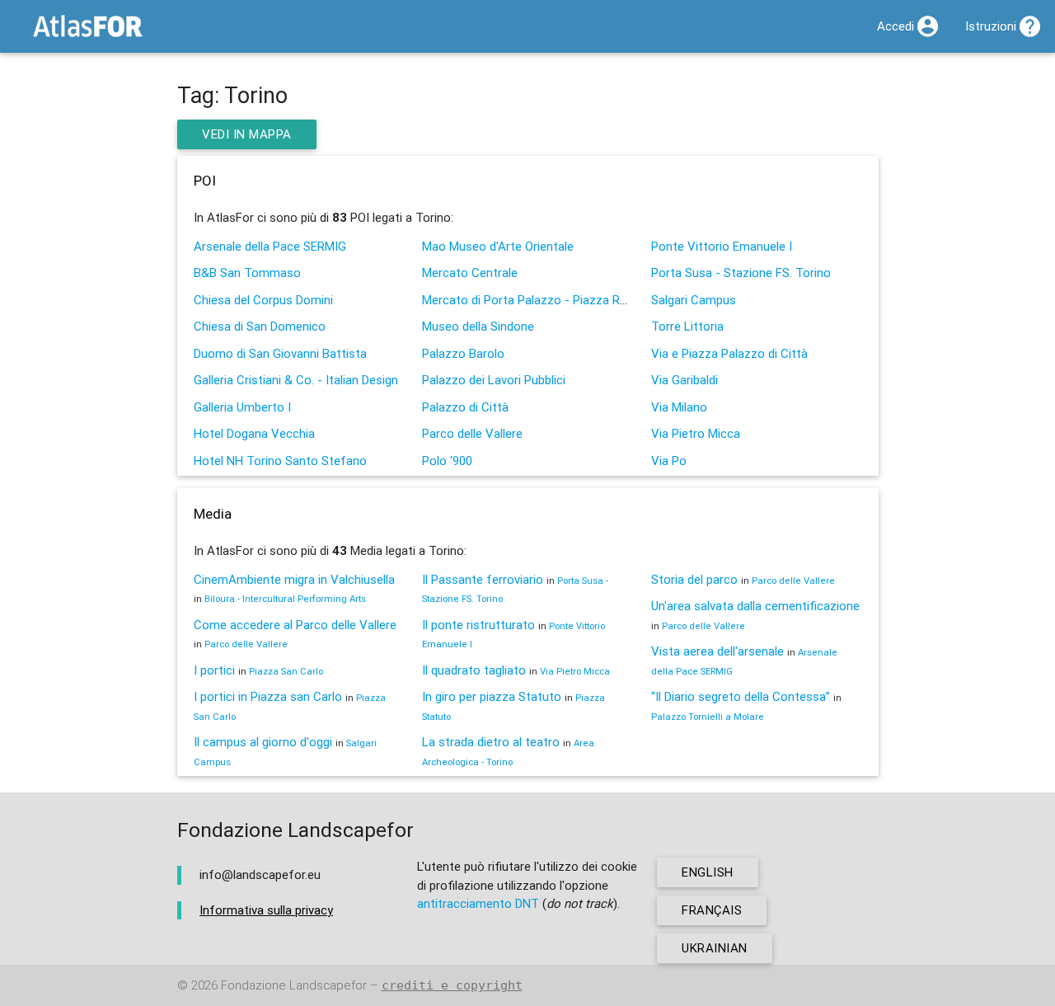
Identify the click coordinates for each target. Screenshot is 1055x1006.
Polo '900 (447, 460)
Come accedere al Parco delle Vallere (295, 624)
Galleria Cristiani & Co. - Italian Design (296, 380)
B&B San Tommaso (247, 272)
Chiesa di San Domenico (260, 326)
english (708, 872)
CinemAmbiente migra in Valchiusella (294, 579)
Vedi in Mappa (247, 134)
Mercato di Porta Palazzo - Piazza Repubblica (546, 300)
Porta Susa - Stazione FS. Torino (741, 272)
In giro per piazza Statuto (491, 696)
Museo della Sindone (478, 326)
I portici (214, 670)
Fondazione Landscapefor (294, 985)
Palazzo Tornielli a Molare (707, 716)
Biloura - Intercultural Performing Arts (285, 598)
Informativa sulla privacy (266, 910)
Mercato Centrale (470, 272)
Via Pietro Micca (695, 433)
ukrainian (715, 948)
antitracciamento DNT (478, 903)
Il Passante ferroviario (482, 579)
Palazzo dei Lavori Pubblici (493, 380)
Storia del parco (694, 579)
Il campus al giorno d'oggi (263, 742)
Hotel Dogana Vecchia (254, 433)
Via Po (669, 460)
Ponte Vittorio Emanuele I (721, 246)
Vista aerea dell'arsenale (717, 651)
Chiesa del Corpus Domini (263, 300)
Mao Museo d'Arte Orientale (498, 246)
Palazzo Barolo (463, 353)
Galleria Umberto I (242, 407)
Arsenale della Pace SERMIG (270, 246)
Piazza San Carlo (286, 671)
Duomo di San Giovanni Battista (280, 353)
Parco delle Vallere (472, 433)
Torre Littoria (687, 326)
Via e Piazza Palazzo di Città (729, 353)
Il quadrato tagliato (474, 670)
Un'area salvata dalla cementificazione (755, 605)
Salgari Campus (693, 300)
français (712, 910)
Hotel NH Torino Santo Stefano (280, 460)
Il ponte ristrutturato (478, 624)
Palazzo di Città (465, 407)
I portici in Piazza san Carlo (268, 696)
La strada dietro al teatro (491, 742)
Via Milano (679, 407)
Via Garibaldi (684, 380)
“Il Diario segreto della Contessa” (740, 696)
